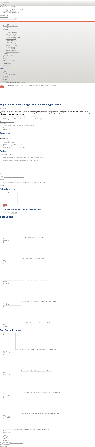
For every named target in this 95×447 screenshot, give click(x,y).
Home (4, 71)
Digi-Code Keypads (11, 34)
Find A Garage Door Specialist (11, 12)
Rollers (5, 58)
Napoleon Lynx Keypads (12, 45)
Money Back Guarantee (9, 11)
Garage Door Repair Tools (10, 26)
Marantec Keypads (11, 44)
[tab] (49, 128)
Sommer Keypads (11, 50)
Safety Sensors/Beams (9, 60)
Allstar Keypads (10, 31)
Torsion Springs (10, 74)
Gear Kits (5, 27)
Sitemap (5, 438)
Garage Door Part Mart (16, 443)
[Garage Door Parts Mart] (7, 6)
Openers (5, 53)
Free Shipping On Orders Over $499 (13, 9)
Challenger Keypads (11, 32)
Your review (4, 174)
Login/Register (4, 5)
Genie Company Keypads (13, 37)
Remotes (5, 57)
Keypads (5, 29)
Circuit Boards (7, 24)
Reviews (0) (6, 129)
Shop (5, 85)
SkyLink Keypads (10, 49)
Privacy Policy (6, 437)
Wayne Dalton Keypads (12, 52)
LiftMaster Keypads (11, 40)
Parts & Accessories (8, 55)
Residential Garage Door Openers (15, 82)
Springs (5, 62)
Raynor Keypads (10, 47)
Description (6, 128)
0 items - (4, 17)
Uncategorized (7, 63)
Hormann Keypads (11, 39)
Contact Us (6, 2)
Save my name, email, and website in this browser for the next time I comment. (23, 182)
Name (2, 176)
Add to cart (3, 123)
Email (2, 179)
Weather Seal (6, 65)
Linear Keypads (10, 42)
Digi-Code (31, 125)
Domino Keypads (10, 36)
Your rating (3, 163)
